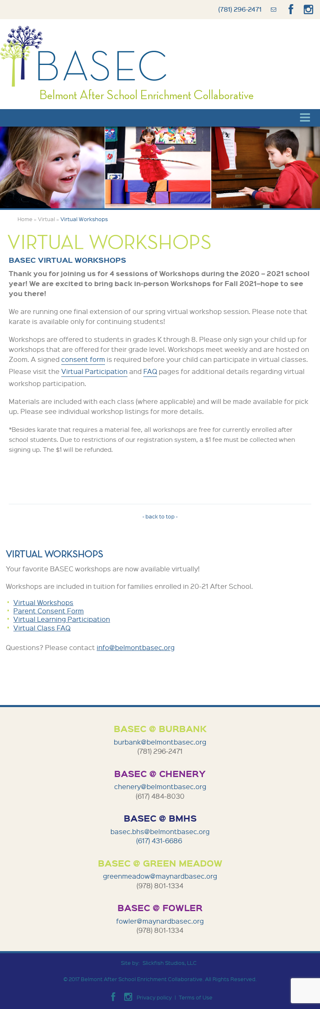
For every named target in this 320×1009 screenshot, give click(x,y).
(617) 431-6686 (160, 840)
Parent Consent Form (48, 610)
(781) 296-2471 (240, 9)
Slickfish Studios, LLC (169, 962)
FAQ (150, 371)
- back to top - (160, 516)
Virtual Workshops (43, 602)
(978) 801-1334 (160, 885)
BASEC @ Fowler (160, 907)
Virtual (46, 219)
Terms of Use (195, 997)
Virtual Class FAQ (41, 627)
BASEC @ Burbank (160, 728)
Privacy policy (154, 997)
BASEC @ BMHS (160, 818)
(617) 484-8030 (160, 796)
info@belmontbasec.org (136, 647)
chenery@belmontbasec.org (160, 786)
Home (25, 219)
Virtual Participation (94, 371)
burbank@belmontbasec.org (160, 741)
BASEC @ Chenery (160, 773)
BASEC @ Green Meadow (160, 863)
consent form (83, 359)
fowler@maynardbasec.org (160, 921)
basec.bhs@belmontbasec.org (160, 831)
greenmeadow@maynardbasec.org (160, 876)
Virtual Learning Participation (61, 619)
